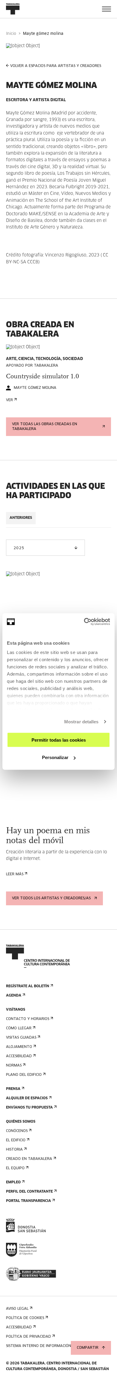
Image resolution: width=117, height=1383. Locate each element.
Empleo (13, 1182)
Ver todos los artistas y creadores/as (51, 898)
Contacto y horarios (27, 1019)
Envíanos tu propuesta (29, 1107)
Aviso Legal (17, 1309)
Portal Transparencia (28, 1201)
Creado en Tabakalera (29, 1159)
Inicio (11, 34)
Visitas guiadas (21, 1038)
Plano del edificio (24, 1075)
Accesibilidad (19, 1056)
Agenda (13, 995)
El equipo (15, 1168)
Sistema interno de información (38, 1346)
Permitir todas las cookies (59, 739)
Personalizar (55, 757)
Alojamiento (19, 1047)
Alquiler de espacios (27, 1098)
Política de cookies (25, 1318)
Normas (14, 1065)
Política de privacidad (28, 1337)
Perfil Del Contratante (29, 1192)
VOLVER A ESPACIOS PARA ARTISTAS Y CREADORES (55, 66)
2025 (19, 548)
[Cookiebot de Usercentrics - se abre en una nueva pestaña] (84, 622)
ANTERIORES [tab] (21, 518)
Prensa (13, 1089)
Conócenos (17, 1131)
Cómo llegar (19, 1028)
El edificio (16, 1140)
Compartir (87, 1348)
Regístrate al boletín (27, 986)
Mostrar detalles (81, 721)
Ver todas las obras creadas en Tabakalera (44, 426)
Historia (14, 1149)
